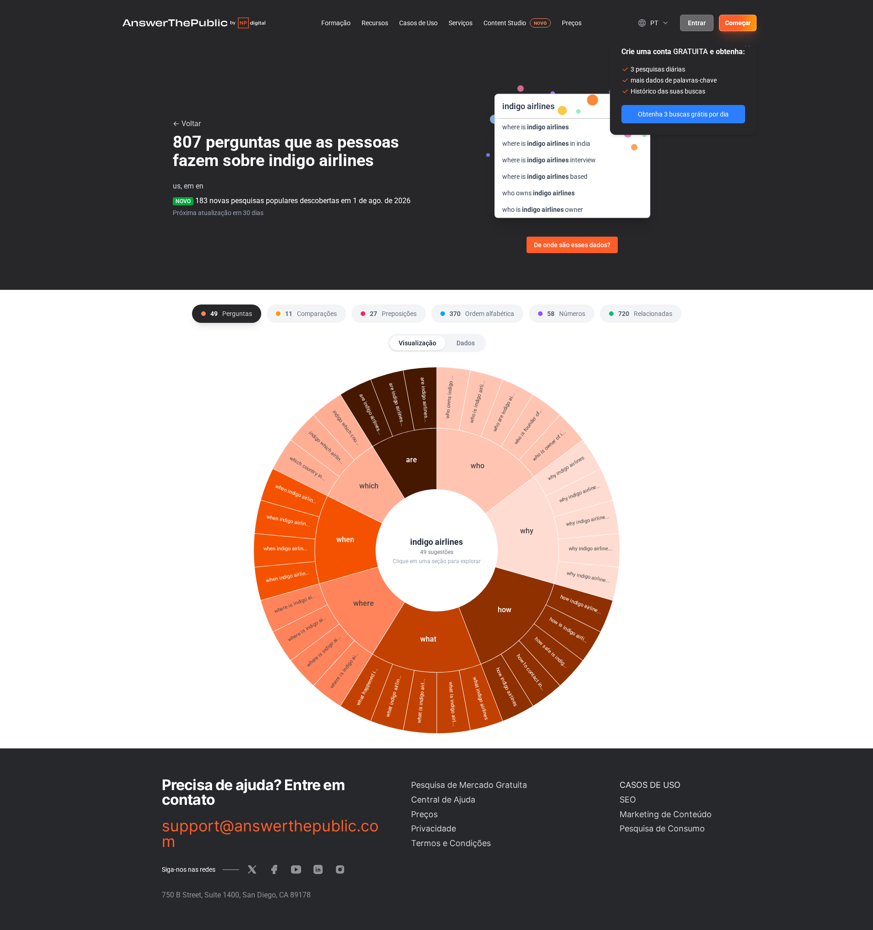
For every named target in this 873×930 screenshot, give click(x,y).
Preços (572, 23)
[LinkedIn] (318, 869)
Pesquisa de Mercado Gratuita (469, 785)
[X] (252, 869)
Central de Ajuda (443, 799)
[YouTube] (296, 869)
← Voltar (187, 123)
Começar (738, 23)
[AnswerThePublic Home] (193, 22)
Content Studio (504, 23)
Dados (465, 343)
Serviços (460, 23)
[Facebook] (274, 869)
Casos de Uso (418, 23)
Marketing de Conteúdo (666, 814)
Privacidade (433, 828)
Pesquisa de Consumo (662, 828)
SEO (628, 799)
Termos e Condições (451, 843)
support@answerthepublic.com (270, 833)
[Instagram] (340, 869)
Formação (336, 23)
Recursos (375, 23)
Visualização (417, 343)
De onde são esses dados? (572, 245)
